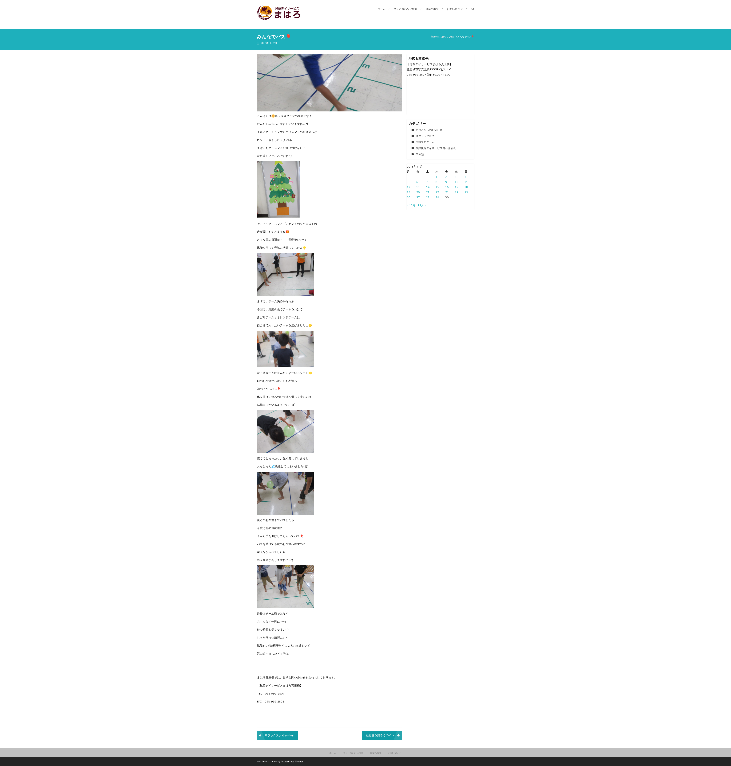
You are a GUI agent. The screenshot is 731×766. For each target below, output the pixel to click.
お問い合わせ (455, 9)
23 (447, 192)
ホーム (381, 9)
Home (434, 36)
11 (466, 182)
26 (408, 197)
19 (408, 192)
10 (456, 182)
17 (456, 187)
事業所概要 (432, 9)
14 (427, 187)
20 (418, 192)
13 (418, 187)
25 (466, 192)
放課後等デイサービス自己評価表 (436, 148)
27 (418, 197)
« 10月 (411, 205)
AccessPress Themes (292, 761)
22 (437, 192)
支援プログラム (425, 142)
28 (427, 197)
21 (427, 192)
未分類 (420, 154)
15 (437, 187)
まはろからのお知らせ (429, 130)
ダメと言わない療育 (405, 9)
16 (447, 187)
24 (456, 192)
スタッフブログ (448, 36)
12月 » (422, 205)
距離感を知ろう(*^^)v (380, 735)
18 (466, 187)
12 (408, 187)
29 (437, 197)
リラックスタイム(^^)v (279, 735)
